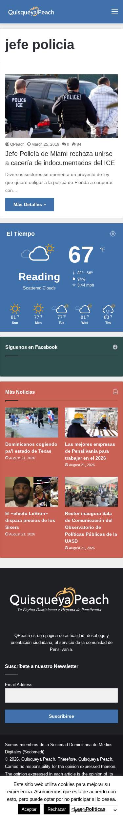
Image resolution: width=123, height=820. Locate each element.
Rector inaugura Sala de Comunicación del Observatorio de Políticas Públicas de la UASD (91, 527)
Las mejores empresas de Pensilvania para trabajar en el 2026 (90, 451)
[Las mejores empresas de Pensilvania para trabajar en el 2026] (91, 423)
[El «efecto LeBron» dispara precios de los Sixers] (31, 492)
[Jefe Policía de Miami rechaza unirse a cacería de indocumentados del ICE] (61, 106)
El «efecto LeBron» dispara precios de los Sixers (30, 520)
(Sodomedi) (33, 751)
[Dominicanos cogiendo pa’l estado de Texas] (31, 423)
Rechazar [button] (57, 809)
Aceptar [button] (29, 809)
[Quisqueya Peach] (31, 12)
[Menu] (115, 14)
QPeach (17, 144)
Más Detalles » (29, 204)
